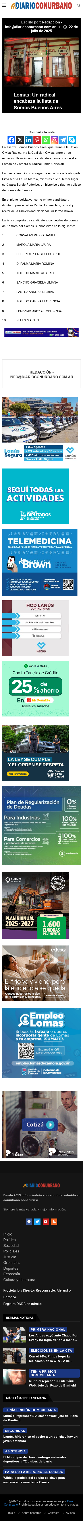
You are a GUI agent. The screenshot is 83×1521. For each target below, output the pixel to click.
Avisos (70, 1513)
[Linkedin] (29, 140)
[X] (20, 140)
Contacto (53, 1513)
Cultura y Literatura (19, 1280)
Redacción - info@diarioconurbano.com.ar (41, 374)
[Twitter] (37, 1221)
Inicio (7, 1234)
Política (9, 1240)
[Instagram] (54, 140)
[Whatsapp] (46, 140)
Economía (11, 1274)
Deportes (10, 1268)
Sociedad (11, 1246)
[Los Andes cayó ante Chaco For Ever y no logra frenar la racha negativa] (14, 1334)
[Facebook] (11, 140)
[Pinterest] (37, 140)
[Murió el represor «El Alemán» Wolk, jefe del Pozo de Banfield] (14, 1376)
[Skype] (72, 140)
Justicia (9, 1257)
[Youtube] (46, 1221)
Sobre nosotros (31, 1513)
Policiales (11, 1251)
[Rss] (54, 1221)
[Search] (78, 5)
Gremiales (11, 1262)
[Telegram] (63, 140)
